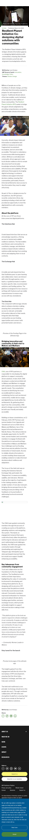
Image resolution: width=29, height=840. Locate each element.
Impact (4, 752)
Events (4, 747)
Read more (14, 827)
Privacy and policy (6, 788)
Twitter (7, 715)
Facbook (3, 715)
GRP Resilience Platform (8, 785)
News (3, 742)
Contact (4, 790)
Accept (14, 834)
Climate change (12, 76)
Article (4, 28)
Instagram (11, 768)
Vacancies (12, 790)
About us (5, 732)
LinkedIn (19, 768)
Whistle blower (19, 788)
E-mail (11, 715)
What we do (5, 737)
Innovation (18, 72)
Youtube (15, 768)
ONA (3, 371)
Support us (14, 774)
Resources (5, 757)
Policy (11, 74)
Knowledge (5, 74)
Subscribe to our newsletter (14, 779)
